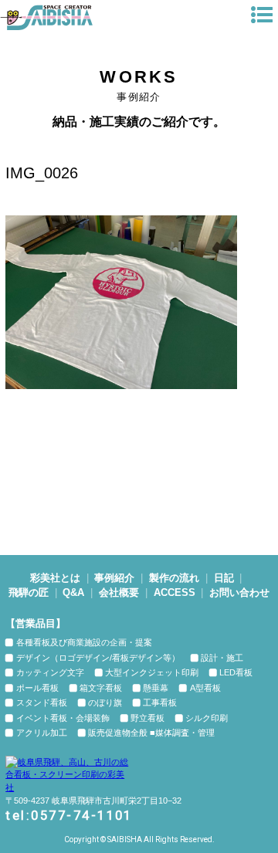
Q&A (73, 592)
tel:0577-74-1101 (69, 815)
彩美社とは (55, 578)
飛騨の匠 (28, 592)
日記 (224, 578)
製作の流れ (174, 578)
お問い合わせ (239, 592)
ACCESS (174, 592)
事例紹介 (114, 578)
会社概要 (119, 592)
